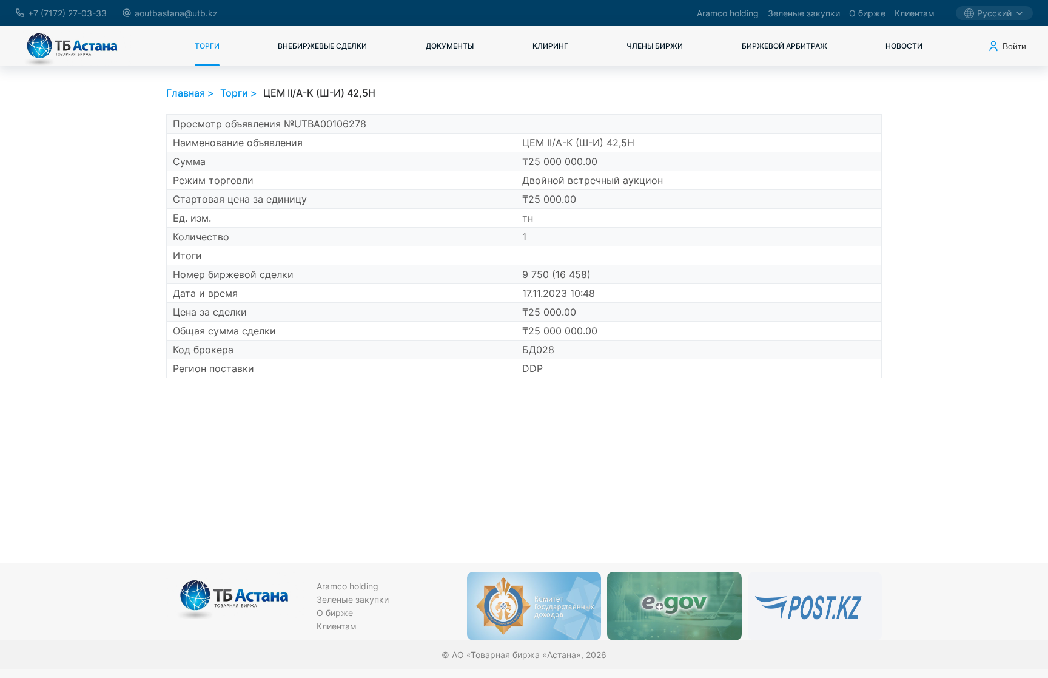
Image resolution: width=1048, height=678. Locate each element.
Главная (185, 93)
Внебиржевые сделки (322, 45)
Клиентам (915, 13)
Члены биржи (654, 45)
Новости (903, 45)
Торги (207, 45)
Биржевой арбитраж (784, 45)
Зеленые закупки (804, 13)
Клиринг (550, 45)
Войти (1014, 46)
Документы (450, 45)
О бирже (867, 13)
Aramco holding (728, 13)
